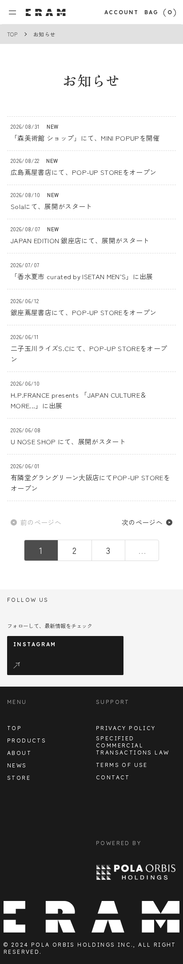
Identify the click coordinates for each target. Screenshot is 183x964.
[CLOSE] (16, 12)
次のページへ (142, 522)
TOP (12, 34)
